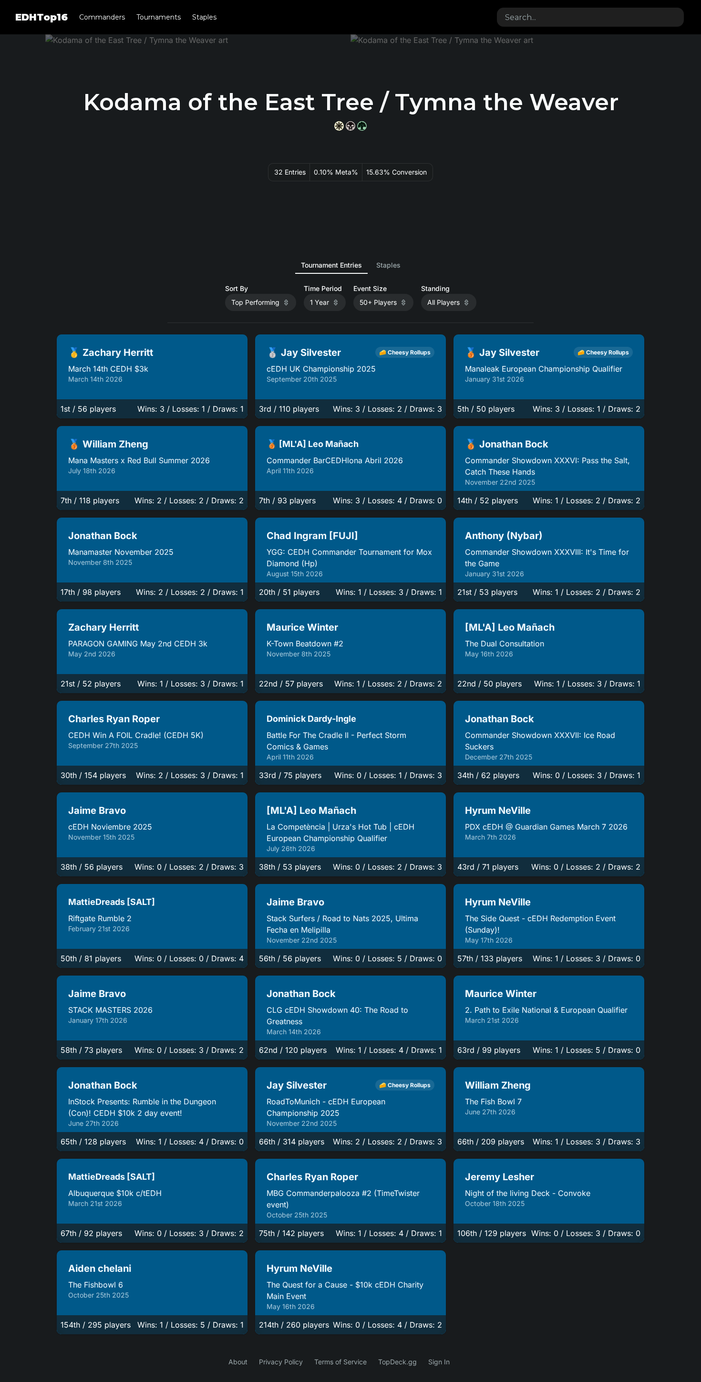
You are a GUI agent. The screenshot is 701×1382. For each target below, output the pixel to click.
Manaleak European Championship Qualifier (543, 369)
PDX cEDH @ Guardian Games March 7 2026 (546, 826)
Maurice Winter (302, 627)
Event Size (370, 288)
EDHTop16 (41, 17)
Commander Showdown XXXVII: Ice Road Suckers (540, 740)
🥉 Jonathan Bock (506, 444)
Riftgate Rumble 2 (100, 918)
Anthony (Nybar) (504, 535)
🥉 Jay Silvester (502, 352)
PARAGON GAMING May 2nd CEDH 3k (137, 643)
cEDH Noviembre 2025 (110, 826)
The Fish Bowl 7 (493, 1101)
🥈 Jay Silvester (304, 352)
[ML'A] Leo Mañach (510, 627)
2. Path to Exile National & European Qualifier (546, 1010)
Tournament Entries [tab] (331, 265)
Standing (435, 288)
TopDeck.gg (397, 1362)
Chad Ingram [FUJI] (312, 535)
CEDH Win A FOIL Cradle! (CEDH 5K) (136, 735)
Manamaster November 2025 (121, 552)
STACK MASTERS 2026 (110, 1010)
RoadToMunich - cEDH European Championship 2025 (326, 1107)
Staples (204, 17)
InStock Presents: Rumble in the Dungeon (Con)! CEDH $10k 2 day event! (142, 1107)
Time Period (323, 288)
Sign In (439, 1362)
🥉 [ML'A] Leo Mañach (313, 444)
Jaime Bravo (97, 810)
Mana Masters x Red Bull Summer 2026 (139, 460)
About (237, 1362)
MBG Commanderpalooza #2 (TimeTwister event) (343, 1198)
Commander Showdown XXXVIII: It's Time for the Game (547, 557)
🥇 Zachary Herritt (110, 352)
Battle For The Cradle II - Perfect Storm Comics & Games (336, 740)
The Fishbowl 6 (95, 1284)
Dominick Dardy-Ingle (311, 719)
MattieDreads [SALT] (111, 902)
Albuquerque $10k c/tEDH (115, 1193)
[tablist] (351, 265)
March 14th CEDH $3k (108, 369)
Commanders (102, 17)
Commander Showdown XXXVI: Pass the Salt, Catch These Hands (547, 466)
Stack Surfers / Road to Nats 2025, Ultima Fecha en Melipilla (342, 924)
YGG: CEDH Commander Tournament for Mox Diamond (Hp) (349, 557)
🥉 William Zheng (108, 444)
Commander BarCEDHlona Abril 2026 (335, 460)
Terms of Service (340, 1362)
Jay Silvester (297, 1085)
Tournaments (158, 17)
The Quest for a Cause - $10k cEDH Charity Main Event (345, 1290)
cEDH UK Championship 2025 (321, 369)
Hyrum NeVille (498, 810)
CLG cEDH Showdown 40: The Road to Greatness (337, 1015)
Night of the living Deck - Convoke (527, 1193)
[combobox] (590, 17)
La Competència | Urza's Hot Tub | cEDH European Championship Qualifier (340, 832)
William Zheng (498, 1085)
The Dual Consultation (504, 643)
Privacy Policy (281, 1362)
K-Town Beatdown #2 (305, 643)
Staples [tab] (388, 265)
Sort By (236, 288)
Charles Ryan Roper (114, 719)
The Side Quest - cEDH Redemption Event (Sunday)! (540, 924)
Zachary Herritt (103, 627)
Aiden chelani (99, 1268)
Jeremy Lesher (499, 1177)
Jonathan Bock (102, 535)
